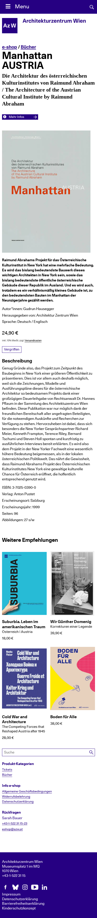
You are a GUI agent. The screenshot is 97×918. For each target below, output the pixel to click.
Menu (22, 6)
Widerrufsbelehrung (16, 796)
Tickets (7, 769)
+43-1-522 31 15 (13, 876)
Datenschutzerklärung (18, 801)
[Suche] (91, 752)
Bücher (28, 47)
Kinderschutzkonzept (19, 908)
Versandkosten (33, 340)
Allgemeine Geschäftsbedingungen (27, 791)
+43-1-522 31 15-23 (14, 823)
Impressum (11, 894)
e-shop (9, 47)
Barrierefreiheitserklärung (23, 903)
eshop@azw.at (12, 829)
